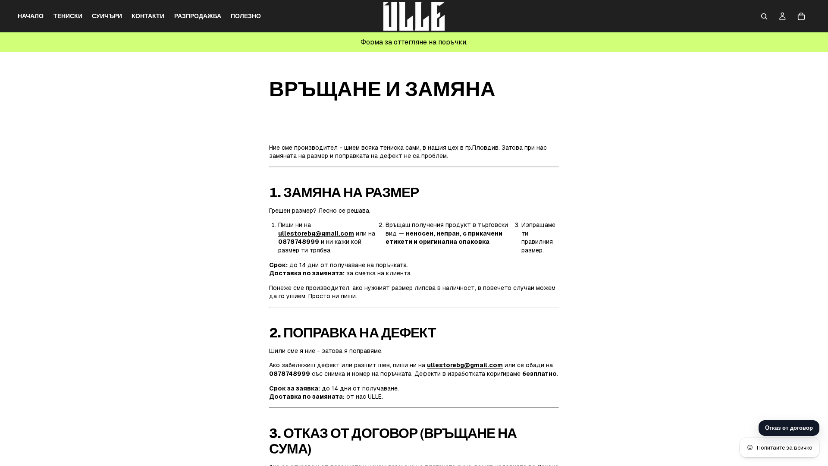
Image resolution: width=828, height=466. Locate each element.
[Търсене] (764, 16)
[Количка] (801, 16)
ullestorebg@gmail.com (316, 233)
